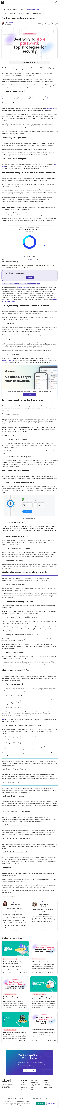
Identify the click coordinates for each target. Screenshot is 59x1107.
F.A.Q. (22, 1086)
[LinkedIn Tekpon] (16, 930)
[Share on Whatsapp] (56, 23)
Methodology (24, 1087)
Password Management (24, 13)
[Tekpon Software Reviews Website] (2, 2)
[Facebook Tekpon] (46, 930)
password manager (51, 108)
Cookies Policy (47, 1082)
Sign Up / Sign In (29, 1070)
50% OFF (30, 277)
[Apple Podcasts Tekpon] (50, 1099)
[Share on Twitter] (52, 23)
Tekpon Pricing (34, 1082)
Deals (32, 1087)
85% (24, 73)
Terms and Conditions (49, 1086)
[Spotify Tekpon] (47, 1099)
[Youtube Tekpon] (37, 1099)
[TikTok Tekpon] (43, 1099)
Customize (51, 1103)
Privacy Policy (47, 1084)
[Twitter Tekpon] (40, 1099)
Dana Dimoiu (9, 22)
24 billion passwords (14, 68)
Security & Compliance (19, 9)
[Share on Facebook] (49, 23)
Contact (23, 1084)
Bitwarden (48, 260)
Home (3, 9)
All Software (34, 1086)
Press (22, 1089)
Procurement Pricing (35, 1084)
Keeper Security (23, 287)
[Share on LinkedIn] (45, 23)
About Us (23, 1082)
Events (32, 1089)
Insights (9, 9)
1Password (33, 260)
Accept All (40, 1103)
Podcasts (33, 1091)
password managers (8, 360)
